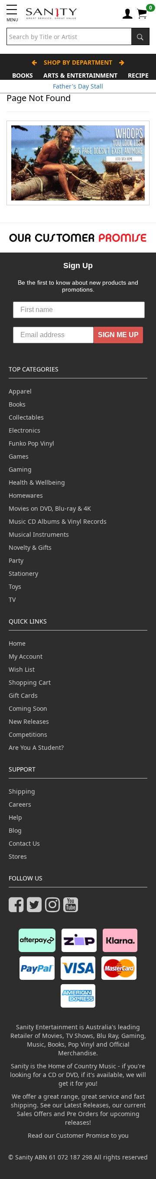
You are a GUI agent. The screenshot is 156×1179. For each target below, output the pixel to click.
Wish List (22, 669)
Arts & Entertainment (80, 75)
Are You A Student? (36, 747)
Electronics (24, 430)
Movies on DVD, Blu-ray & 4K (50, 508)
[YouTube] (72, 908)
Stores (18, 856)
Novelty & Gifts (30, 547)
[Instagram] (54, 908)
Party (16, 560)
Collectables (26, 417)
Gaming (20, 469)
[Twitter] (36, 908)
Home (17, 643)
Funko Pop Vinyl (31, 443)
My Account (25, 656)
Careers (20, 804)
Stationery (23, 573)
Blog (15, 830)
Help (15, 817)
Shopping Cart (30, 682)
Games (19, 456)
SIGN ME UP (118, 334)
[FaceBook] (18, 908)
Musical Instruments (39, 534)
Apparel (20, 391)
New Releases (29, 721)
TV (12, 599)
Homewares (26, 495)
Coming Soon (28, 708)
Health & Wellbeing (37, 482)
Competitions (28, 734)
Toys (15, 586)
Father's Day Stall (78, 86)
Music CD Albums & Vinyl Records (58, 521)
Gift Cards (23, 695)
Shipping (22, 791)
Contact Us (24, 843)
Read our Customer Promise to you (78, 1135)
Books (22, 75)
